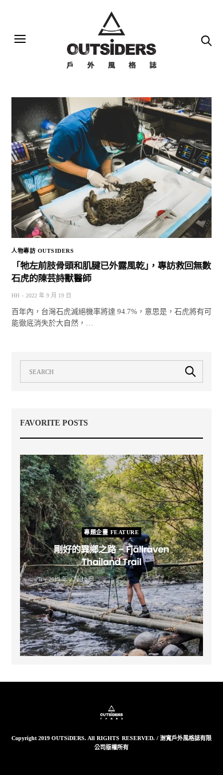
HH (15, 295)
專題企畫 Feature (111, 531)
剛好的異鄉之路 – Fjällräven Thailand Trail (111, 555)
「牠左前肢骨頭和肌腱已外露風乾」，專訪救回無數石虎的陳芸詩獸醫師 (111, 272)
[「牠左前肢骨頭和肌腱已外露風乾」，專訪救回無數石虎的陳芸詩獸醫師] (111, 167)
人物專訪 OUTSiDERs (42, 251)
